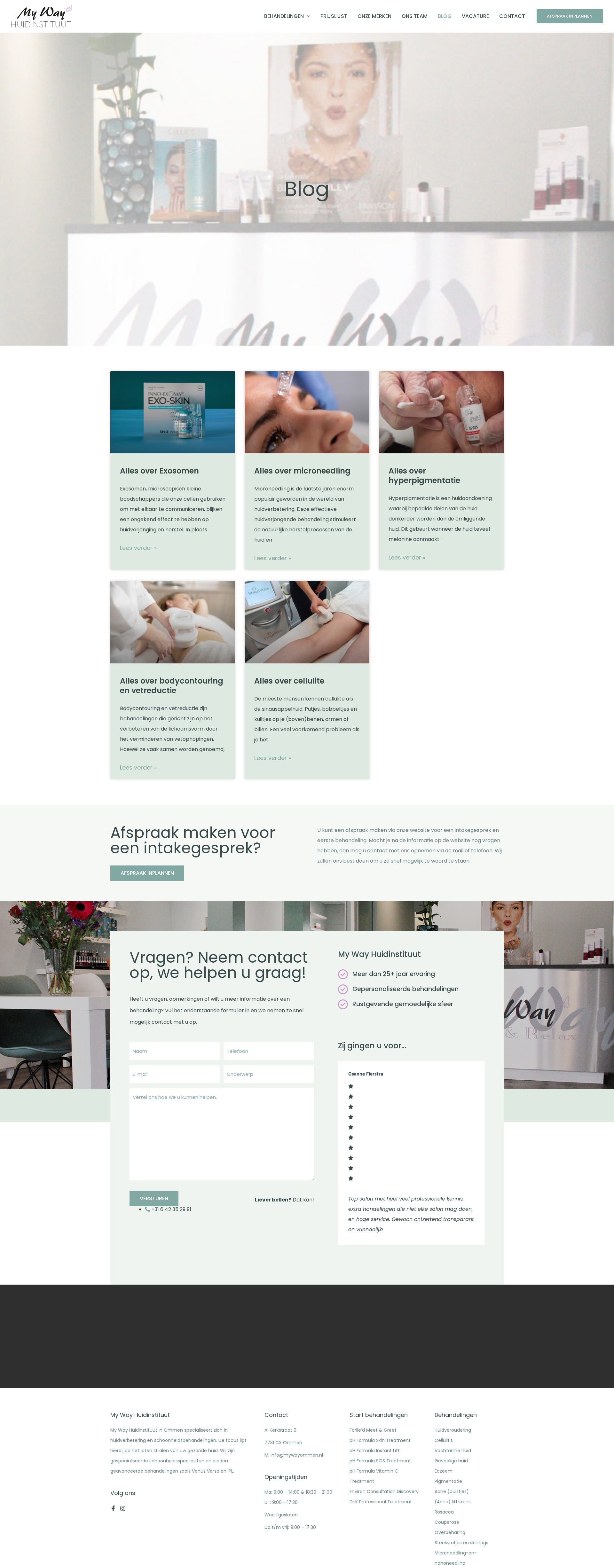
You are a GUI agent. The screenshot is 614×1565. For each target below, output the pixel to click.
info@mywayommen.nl (297, 1455)
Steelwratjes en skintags (461, 1542)
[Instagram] (123, 1508)
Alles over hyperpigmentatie (424, 476)
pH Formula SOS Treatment (380, 1461)
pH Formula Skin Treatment (380, 1440)
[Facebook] (113, 1508)
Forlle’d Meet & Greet (373, 1430)
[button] (307, 16)
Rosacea (444, 1512)
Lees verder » (138, 548)
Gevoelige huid (451, 1461)
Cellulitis (444, 1440)
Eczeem (444, 1471)
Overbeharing (450, 1532)
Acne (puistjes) (452, 1491)
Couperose (447, 1522)
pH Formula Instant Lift (375, 1450)
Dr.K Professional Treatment (381, 1501)
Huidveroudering (453, 1430)
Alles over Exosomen (159, 471)
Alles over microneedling (302, 471)
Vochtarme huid (453, 1450)
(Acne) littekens (453, 1501)
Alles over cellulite (289, 681)
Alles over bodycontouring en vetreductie (171, 686)
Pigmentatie (448, 1481)
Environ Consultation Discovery (384, 1491)
